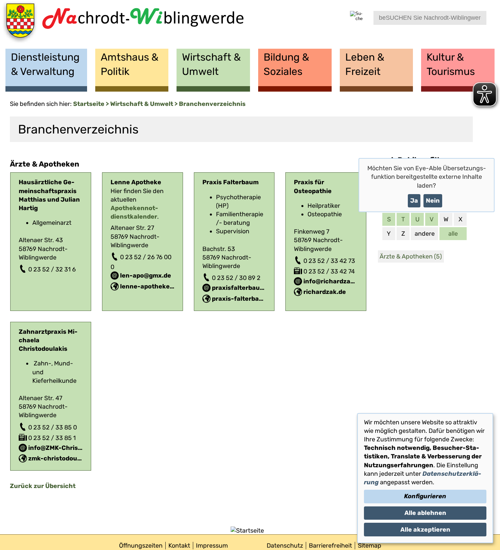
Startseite (88, 104)
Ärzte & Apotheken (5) (411, 256)
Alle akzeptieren (425, 529)
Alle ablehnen (425, 513)
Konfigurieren (425, 496)
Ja (414, 200)
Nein (433, 200)
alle (453, 233)
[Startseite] (122, 24)
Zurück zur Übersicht (43, 486)
